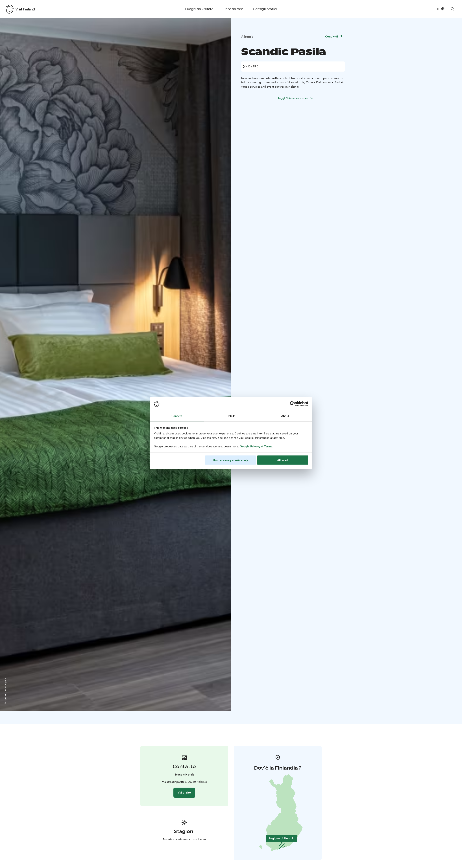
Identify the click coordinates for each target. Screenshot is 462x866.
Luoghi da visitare (199, 9)
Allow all (282, 460)
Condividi (331, 36)
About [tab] (285, 415)
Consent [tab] (176, 415)
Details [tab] (231, 415)
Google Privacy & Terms (256, 446)
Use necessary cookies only (230, 460)
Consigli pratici (265, 9)
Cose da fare (233, 9)
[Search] (452, 9)
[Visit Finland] (20, 9)
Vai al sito (184, 792)
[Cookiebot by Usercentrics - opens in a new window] (292, 404)
